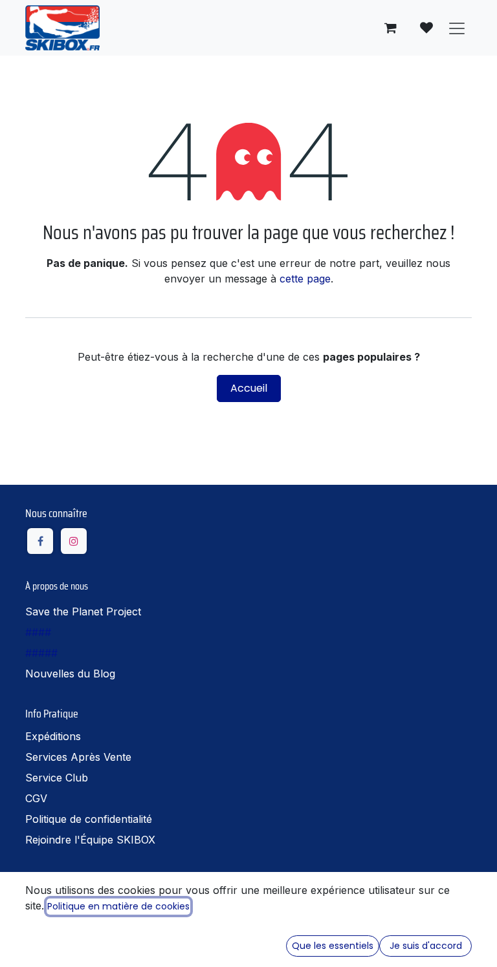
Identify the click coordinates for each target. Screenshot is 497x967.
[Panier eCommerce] (390, 27)
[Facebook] (40, 541)
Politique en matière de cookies (118, 906)
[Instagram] (74, 541)
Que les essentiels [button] (332, 945)
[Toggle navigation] (457, 27)
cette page (305, 278)
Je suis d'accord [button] (426, 945)
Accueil (248, 388)
